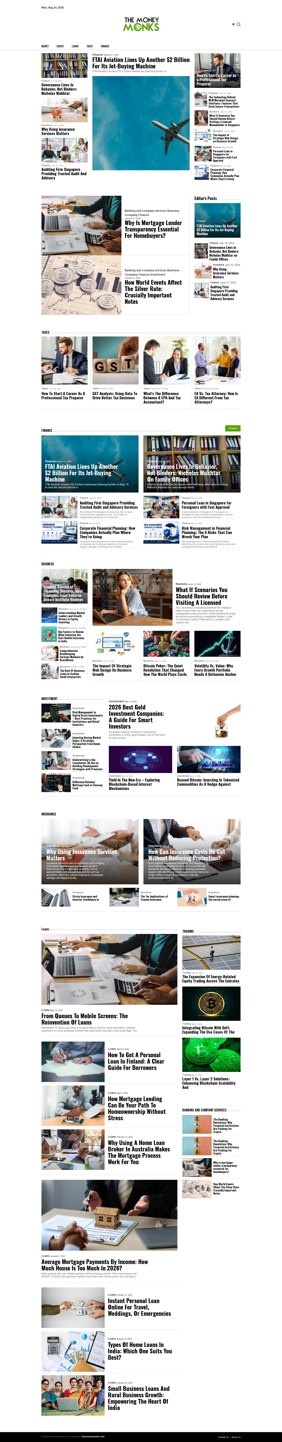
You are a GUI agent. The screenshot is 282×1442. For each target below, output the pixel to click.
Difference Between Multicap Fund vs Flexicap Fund (87, 785)
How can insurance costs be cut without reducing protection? (186, 854)
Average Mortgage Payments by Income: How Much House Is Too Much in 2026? (94, 1264)
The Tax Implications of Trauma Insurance (154, 898)
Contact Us (223, 1437)
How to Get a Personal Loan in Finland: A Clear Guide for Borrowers (136, 1060)
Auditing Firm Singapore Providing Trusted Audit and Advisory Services (224, 293)
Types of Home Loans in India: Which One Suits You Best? (140, 1350)
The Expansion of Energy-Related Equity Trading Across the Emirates (210, 978)
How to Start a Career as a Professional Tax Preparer (216, 79)
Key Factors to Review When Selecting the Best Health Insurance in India (71, 636)
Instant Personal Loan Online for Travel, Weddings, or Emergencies (139, 1306)
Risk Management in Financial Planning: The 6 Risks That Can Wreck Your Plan (207, 532)
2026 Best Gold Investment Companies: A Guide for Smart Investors (136, 716)
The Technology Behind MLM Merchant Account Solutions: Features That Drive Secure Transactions (224, 102)
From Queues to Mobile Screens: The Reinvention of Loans (84, 1018)
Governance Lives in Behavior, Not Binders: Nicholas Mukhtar (59, 88)
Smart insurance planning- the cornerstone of (224, 898)
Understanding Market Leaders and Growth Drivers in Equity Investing (72, 617)
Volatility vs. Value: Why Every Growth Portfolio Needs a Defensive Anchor (215, 669)
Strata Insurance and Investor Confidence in (85, 898)
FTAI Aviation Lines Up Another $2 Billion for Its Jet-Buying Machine (141, 62)
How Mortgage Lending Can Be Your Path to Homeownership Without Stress (137, 1108)
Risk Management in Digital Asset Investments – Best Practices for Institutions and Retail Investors (87, 718)
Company (131, 215)
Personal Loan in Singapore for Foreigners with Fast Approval (225, 156)
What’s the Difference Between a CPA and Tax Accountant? (162, 397)
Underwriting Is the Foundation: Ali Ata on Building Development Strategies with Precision (87, 764)
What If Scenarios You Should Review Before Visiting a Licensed (201, 595)
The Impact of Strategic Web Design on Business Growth (225, 138)
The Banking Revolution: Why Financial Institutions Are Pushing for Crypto (226, 1125)
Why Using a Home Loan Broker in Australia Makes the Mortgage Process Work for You (139, 1152)
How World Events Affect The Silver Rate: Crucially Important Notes (153, 291)
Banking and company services (145, 210)
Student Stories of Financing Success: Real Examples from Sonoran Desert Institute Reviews (63, 592)
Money (45, 46)
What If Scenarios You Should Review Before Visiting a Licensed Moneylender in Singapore (224, 120)
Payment (213, 93)
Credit (60, 46)
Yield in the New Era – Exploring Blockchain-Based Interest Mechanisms (134, 784)
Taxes (89, 46)
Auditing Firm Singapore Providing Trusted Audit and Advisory (63, 173)
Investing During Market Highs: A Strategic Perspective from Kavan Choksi (86, 742)
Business (214, 112)
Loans (75, 46)
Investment (157, 274)
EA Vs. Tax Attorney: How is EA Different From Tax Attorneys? (216, 397)
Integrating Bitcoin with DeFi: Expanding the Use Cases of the (208, 1029)
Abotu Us (236, 1437)
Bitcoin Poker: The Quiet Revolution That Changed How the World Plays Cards (165, 669)
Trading (186, 973)
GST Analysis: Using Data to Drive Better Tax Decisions (115, 395)
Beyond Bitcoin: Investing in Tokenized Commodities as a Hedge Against (208, 782)
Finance (105, 46)
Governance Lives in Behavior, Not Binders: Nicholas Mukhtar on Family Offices (224, 253)
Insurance (46, 125)
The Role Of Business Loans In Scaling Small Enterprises (72, 673)
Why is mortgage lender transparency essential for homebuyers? (153, 228)
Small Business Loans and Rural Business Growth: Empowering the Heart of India (139, 1397)
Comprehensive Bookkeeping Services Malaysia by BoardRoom (71, 655)
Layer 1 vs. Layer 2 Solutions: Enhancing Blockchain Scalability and (208, 1082)
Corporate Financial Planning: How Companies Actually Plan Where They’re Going (224, 174)
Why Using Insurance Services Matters (58, 131)
